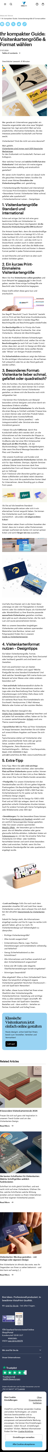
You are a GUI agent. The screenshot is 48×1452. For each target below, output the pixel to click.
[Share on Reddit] (19, 24)
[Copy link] (24, 24)
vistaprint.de (23, 280)
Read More (5, 1126)
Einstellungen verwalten (24, 1437)
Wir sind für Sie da (10, 1350)
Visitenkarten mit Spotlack (21, 819)
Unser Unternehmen (11, 1357)
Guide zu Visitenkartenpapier (15, 637)
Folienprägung (8, 836)
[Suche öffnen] (11, 4)
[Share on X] (13, 24)
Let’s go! (11, 1044)
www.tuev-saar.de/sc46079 (12, 1339)
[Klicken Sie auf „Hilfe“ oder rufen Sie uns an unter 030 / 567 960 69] (37, 4)
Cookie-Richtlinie (25, 1431)
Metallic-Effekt (8, 827)
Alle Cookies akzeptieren (24, 1444)
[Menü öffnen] (5, 4)
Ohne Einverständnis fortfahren (35, 1400)
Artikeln (30, 719)
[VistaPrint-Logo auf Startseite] (24, 4)
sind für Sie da (12, 1306)
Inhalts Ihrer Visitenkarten (13, 713)
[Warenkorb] (43, 4)
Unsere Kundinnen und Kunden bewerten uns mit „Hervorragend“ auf (21, 1388)
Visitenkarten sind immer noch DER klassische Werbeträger (22, 149)
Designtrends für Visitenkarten (31, 912)
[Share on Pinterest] (8, 24)
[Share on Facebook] (2, 24)
